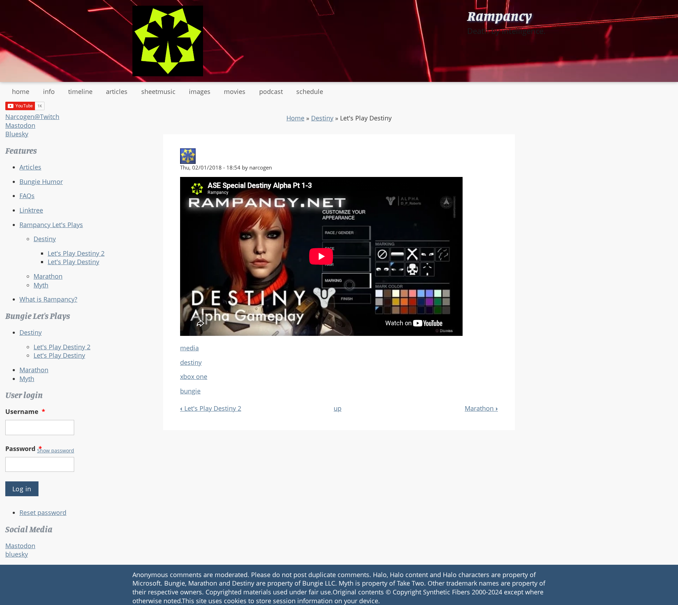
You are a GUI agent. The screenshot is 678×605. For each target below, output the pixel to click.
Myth (41, 285)
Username (25, 411)
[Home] (167, 41)
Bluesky (16, 134)
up (337, 408)
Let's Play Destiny (73, 261)
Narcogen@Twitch (32, 116)
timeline (80, 91)
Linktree (31, 210)
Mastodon (20, 125)
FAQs (27, 195)
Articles (30, 167)
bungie (190, 391)
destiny (191, 362)
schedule (309, 91)
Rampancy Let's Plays (51, 224)
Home (295, 118)
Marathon (48, 276)
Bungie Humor (41, 181)
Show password (55, 450)
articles (116, 91)
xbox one (193, 376)
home (20, 91)
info (49, 91)
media (189, 348)
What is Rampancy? (48, 299)
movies (234, 91)
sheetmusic (158, 91)
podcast (271, 91)
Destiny (45, 239)
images (199, 91)
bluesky (16, 554)
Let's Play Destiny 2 (76, 253)
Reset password (42, 512)
